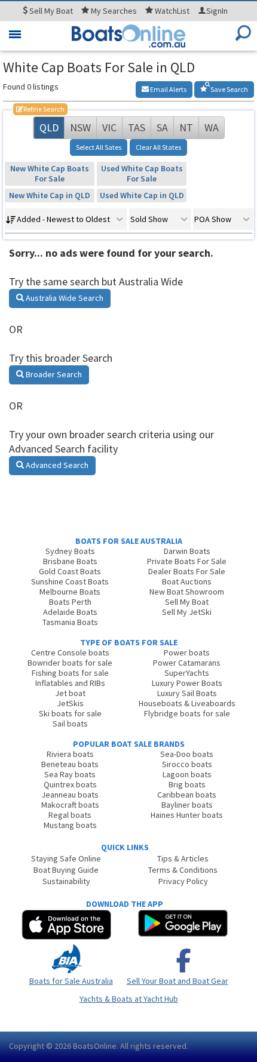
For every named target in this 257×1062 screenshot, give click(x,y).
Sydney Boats (70, 551)
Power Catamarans (187, 662)
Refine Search (40, 108)
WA (211, 127)
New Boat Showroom (186, 591)
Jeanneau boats (70, 794)
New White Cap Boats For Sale (49, 173)
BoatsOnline (95, 1046)
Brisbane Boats (70, 561)
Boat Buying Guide (66, 869)
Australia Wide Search (63, 298)
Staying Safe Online (66, 858)
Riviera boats (70, 754)
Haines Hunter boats (187, 814)
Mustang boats (70, 825)
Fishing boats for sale (70, 672)
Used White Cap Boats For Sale (142, 173)
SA (162, 127)
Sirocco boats (187, 764)
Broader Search (53, 374)
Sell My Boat (187, 601)
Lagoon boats (187, 774)
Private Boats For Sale (187, 561)
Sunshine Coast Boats (70, 581)
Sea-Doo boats (186, 754)
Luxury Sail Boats (187, 693)
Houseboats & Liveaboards (187, 703)
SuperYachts (186, 672)
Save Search (228, 89)
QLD (49, 127)
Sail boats (70, 723)
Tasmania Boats (70, 622)
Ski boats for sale (70, 713)
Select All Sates (98, 147)
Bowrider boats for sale (69, 662)
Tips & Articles (183, 858)
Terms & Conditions (183, 869)
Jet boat (70, 693)
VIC (109, 127)
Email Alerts (167, 89)
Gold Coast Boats (70, 571)
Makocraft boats (70, 804)
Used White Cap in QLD (142, 195)
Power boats (187, 652)
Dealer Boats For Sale (186, 571)
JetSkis (70, 703)
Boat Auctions (187, 581)
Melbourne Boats (69, 591)
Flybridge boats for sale (187, 713)
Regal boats (69, 814)
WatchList (172, 10)
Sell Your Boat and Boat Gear (177, 980)
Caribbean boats (186, 794)
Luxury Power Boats (187, 683)
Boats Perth (70, 601)
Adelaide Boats (70, 612)
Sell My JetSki (187, 612)
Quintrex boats (70, 784)
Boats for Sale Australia (71, 980)
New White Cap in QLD (49, 195)
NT (186, 127)
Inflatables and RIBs (70, 683)
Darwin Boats (187, 551)
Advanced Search (56, 465)
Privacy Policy (183, 881)
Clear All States (158, 147)
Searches (114, 10)
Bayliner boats (187, 804)
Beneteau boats (70, 764)
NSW (80, 127)
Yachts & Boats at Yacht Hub (128, 998)
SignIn (217, 10)
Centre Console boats (70, 652)
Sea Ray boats (70, 774)
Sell (50, 10)
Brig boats (187, 784)
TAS (136, 127)
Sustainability (66, 881)
